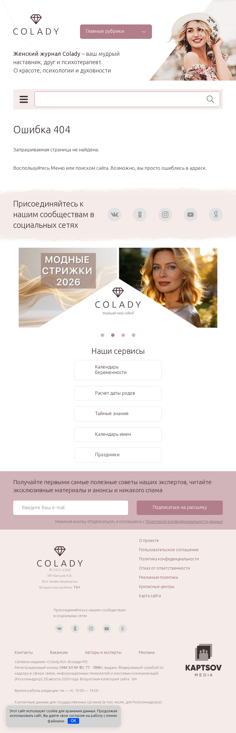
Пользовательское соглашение (169, 549)
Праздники (107, 454)
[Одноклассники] (140, 215)
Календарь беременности (111, 369)
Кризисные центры (156, 586)
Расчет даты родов (115, 393)
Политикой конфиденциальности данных (184, 521)
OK (73, 721)
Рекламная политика (158, 577)
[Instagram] (165, 215)
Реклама (147, 652)
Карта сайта (150, 595)
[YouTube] (190, 215)
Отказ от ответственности (164, 568)
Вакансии (59, 652)
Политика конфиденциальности (169, 559)
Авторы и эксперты (103, 652)
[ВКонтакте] (114, 215)
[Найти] (212, 99)
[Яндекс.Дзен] (216, 215)
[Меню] (23, 99)
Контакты (24, 652)
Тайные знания (111, 413)
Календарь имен (113, 434)
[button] (102, 335)
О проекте (149, 540)
